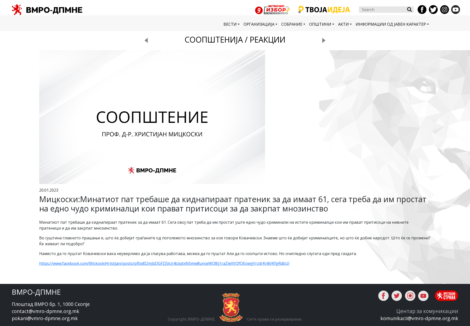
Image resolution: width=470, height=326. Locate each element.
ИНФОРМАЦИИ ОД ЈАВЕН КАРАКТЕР (391, 24)
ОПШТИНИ (320, 24)
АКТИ (343, 24)
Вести (230, 24)
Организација (259, 24)
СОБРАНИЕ (291, 24)
